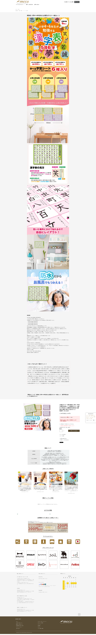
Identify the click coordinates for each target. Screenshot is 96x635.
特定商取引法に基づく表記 (19, 625)
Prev (19, 483)
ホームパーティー (88, 416)
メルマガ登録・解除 (40, 628)
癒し (92, 417)
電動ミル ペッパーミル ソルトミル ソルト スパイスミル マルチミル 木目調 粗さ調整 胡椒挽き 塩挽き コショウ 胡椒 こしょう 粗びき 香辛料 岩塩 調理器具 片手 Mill (40, 488)
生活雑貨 (17, 10)
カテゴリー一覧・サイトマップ (42, 621)
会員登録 (39, 625)
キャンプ (87, 415)
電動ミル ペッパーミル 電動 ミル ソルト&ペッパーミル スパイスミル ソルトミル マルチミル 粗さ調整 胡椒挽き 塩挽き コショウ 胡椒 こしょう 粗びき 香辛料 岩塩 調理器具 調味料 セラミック (25, 488)
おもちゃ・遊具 (17, 9)
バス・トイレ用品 (25, 10)
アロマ (90, 417)
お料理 (94, 416)
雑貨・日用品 (20, 10)
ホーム (17, 621)
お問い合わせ (36, 4)
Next (76, 483)
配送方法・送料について (19, 624)
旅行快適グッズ (93, 415)
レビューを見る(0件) (62, 434)
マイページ (39, 624)
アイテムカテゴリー (20, 4)
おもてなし (87, 417)
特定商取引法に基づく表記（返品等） (65, 427)
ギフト (92, 416)
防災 (89, 415)
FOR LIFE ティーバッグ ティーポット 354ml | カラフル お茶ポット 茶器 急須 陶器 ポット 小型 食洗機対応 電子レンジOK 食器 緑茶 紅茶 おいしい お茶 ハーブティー (71, 488)
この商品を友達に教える (63, 438)
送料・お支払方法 (29, 4)
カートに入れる (74, 430)
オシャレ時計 (90, 418)
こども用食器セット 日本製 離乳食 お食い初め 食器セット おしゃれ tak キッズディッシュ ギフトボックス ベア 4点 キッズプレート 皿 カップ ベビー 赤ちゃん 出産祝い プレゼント (55, 488)
